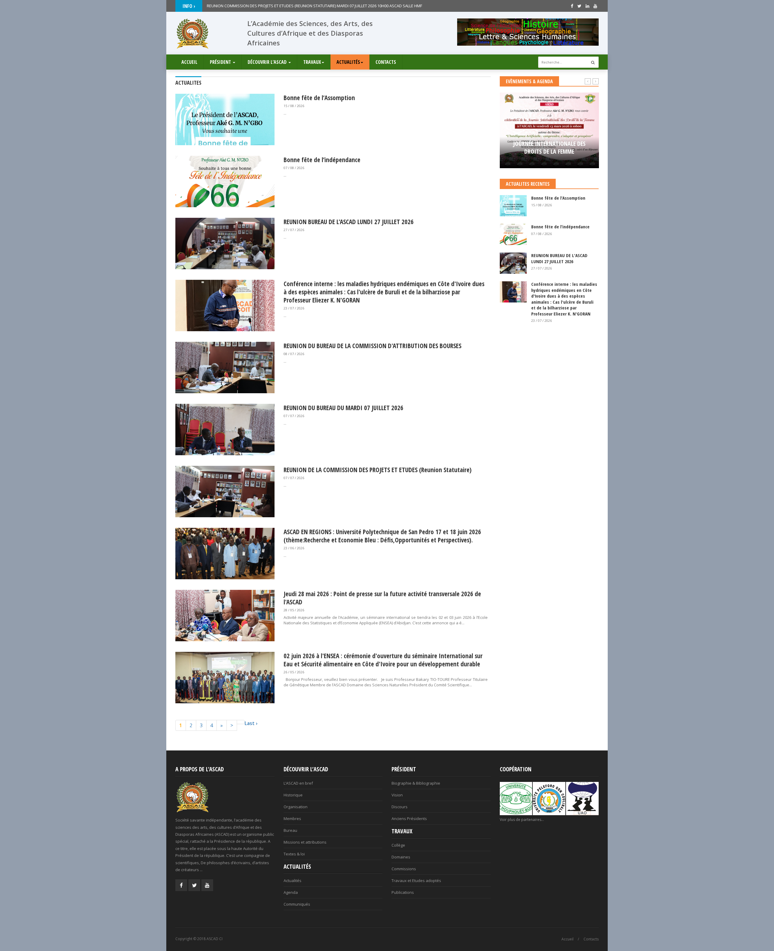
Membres (292, 818)
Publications (403, 892)
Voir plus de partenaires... (522, 819)
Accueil (189, 62)
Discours (400, 806)
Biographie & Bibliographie (416, 783)
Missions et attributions (305, 842)
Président (221, 62)
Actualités (348, 62)
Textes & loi (294, 854)
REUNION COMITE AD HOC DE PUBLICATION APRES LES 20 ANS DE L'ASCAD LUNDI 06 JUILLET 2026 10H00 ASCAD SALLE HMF (315, 5)
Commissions (404, 868)
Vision (397, 795)
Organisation (295, 806)
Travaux (312, 62)
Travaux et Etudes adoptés (416, 880)
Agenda (291, 892)
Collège (398, 845)
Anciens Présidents (409, 818)
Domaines (401, 857)
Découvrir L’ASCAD (268, 62)
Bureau (290, 830)
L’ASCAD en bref (298, 783)
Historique (293, 795)
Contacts (386, 62)
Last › (251, 723)
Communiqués (297, 904)
